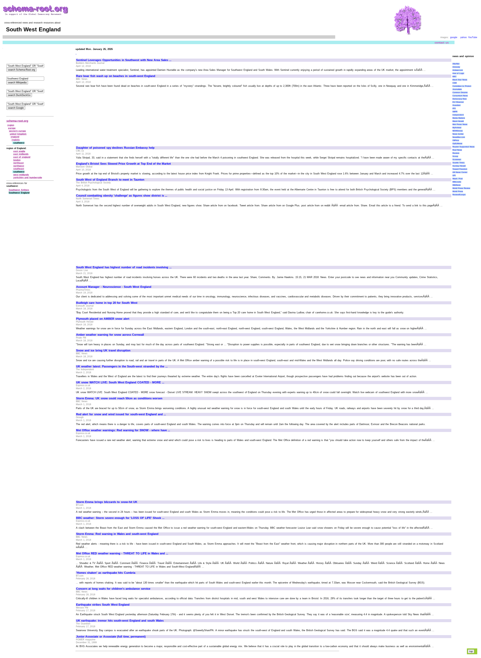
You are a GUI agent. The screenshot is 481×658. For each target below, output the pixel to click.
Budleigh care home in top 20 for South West (106, 302)
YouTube (472, 37)
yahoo (463, 37)
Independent (458, 115)
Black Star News (459, 80)
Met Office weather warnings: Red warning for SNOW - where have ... (123, 430)
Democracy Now (459, 99)
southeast (18, 168)
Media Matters (458, 118)
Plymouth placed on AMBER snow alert (102, 318)
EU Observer (458, 102)
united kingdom (18, 134)
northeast (18, 163)
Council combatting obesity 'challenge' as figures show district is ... (121, 195)
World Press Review (461, 188)
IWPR (454, 112)
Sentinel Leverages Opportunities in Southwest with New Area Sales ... (123, 60)
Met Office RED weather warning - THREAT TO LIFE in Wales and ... (122, 553)
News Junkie (458, 134)
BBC (454, 76)
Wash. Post (457, 179)
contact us (442, 42)
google (453, 37)
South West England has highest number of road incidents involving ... (124, 267)
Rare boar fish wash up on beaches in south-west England (115, 76)
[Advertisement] (107, 115)
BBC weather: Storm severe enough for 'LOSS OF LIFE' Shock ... (120, 517)
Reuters (455, 153)
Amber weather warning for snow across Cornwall (110, 334)
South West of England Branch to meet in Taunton (110, 179)
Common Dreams (460, 92)
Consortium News (460, 96)
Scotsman (456, 159)
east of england (21, 157)
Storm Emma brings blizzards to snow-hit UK (107, 501)
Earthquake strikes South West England (102, 604)
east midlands (21, 154)
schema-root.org (17, 120)
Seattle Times (458, 163)
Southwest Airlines (19, 190)
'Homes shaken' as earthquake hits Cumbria (105, 572)
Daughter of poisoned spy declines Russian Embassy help (115, 147)
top (471, 651)
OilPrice (455, 140)
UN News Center (459, 172)
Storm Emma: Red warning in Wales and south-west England (117, 533)
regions (16, 140)
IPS (454, 108)
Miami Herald (458, 121)
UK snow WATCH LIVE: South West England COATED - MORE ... (120, 382)
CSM (454, 83)
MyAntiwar (456, 128)
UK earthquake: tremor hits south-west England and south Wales (120, 620)
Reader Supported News (463, 147)
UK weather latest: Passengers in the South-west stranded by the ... (122, 366)
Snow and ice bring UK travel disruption (103, 350)
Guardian (456, 105)
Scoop (455, 156)
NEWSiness (457, 131)
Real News (457, 150)
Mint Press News (459, 124)
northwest (18, 166)
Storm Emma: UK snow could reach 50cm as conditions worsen (119, 398)
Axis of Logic (458, 73)
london (16, 160)
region (10, 125)
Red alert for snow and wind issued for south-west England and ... (121, 414)
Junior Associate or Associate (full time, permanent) (111, 636)
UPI (454, 175)
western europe (17, 131)
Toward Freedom (459, 169)
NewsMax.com (458, 137)
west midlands (21, 174)
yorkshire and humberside (27, 177)
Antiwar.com (457, 70)
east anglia (19, 151)
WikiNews (456, 185)
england (15, 137)
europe (12, 128)
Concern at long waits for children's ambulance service (113, 588)
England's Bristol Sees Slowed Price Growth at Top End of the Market (123, 163)
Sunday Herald (459, 166)
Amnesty (456, 67)
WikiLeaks (456, 182)
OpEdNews (457, 143)
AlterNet (455, 64)
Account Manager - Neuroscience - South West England (113, 286)
